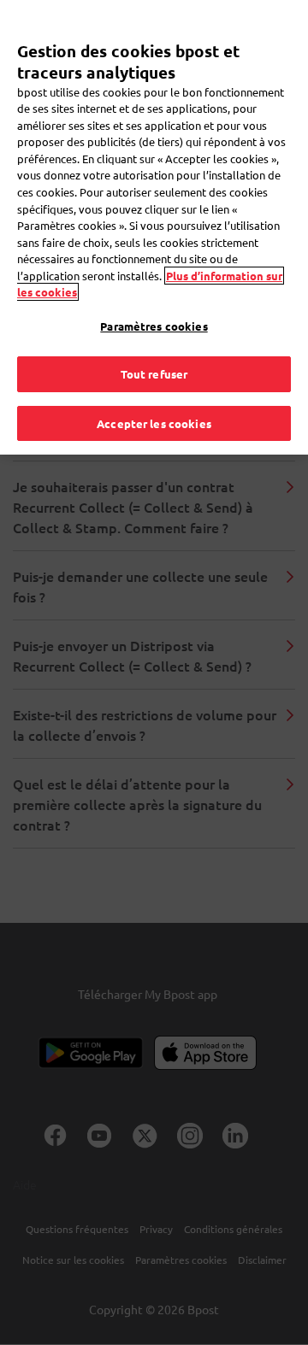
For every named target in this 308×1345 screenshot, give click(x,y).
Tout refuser (154, 374)
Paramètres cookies (153, 326)
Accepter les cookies (154, 423)
